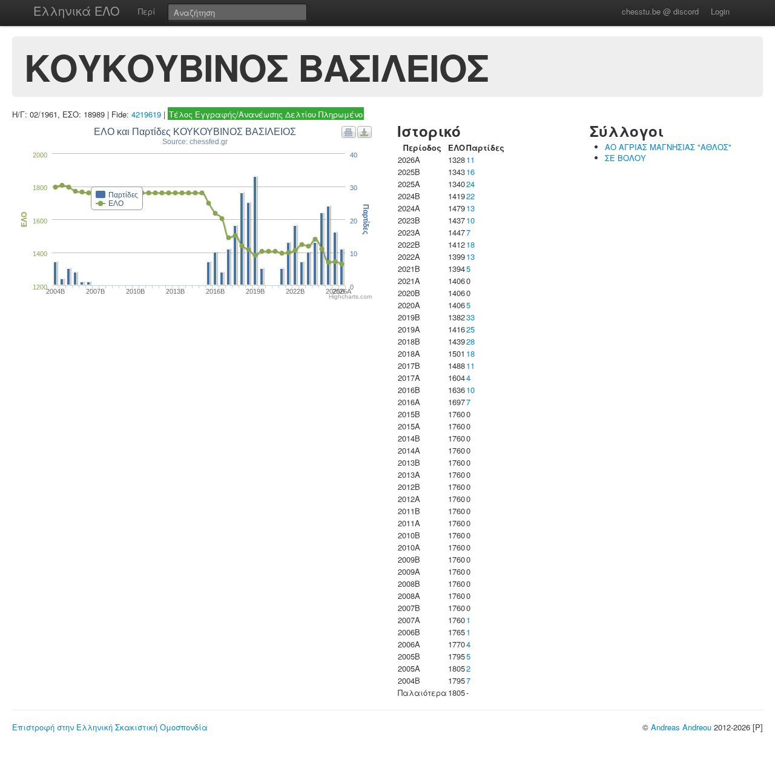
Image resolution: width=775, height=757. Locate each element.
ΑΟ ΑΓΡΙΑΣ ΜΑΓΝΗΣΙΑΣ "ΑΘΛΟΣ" (668, 147)
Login (720, 11)
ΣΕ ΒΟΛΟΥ (625, 158)
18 (470, 244)
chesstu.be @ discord (660, 11)
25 (470, 329)
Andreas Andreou (681, 727)
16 (470, 171)
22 (470, 196)
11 (470, 159)
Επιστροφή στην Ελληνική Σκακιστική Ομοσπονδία (110, 727)
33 (470, 317)
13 (470, 208)
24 (470, 184)
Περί (147, 11)
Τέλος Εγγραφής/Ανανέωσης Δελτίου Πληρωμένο (266, 114)
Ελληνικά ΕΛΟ (76, 10)
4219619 (146, 114)
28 (470, 341)
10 (470, 220)
